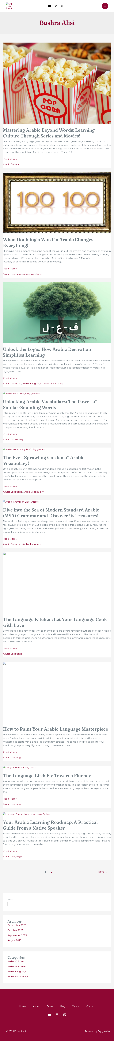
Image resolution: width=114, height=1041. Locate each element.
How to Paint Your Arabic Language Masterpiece (55, 729)
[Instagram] (55, 6)
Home (22, 1006)
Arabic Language (12, 274)
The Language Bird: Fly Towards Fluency (47, 775)
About (36, 1006)
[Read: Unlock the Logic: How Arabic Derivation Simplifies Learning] (57, 312)
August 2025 (14, 940)
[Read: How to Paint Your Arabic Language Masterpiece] (57, 692)
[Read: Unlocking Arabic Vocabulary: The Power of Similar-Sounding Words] (21, 393)
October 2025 (15, 930)
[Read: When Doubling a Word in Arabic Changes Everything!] (57, 202)
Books (50, 1006)
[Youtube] (49, 6)
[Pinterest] (62, 6)
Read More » (10, 158)
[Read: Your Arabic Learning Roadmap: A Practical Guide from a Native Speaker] (26, 813)
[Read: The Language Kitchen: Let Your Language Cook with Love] (57, 582)
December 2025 (16, 925)
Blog (62, 1006)
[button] (97, 6)
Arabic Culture (11, 164)
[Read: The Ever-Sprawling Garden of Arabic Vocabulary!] (24, 449)
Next (102, 871)
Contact (90, 1006)
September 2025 (17, 935)
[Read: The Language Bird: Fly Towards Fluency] (20, 767)
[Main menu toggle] (105, 6)
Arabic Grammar (12, 383)
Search (11, 899)
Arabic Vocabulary (33, 274)
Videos (75, 1006)
